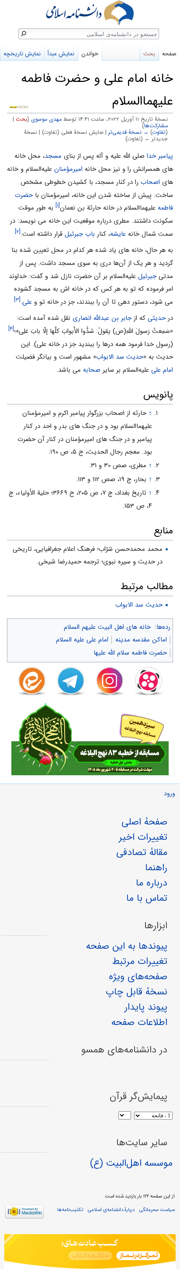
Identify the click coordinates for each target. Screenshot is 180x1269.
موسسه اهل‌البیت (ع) (131, 1163)
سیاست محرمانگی (157, 1210)
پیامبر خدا (160, 156)
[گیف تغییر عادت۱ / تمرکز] (90, 1251)
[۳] (17, 299)
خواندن (89, 53)
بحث (21, 119)
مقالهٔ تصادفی (141, 852)
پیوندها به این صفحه (126, 946)
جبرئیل (147, 276)
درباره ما (151, 882)
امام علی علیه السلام (82, 639)
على (27, 302)
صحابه (91, 370)
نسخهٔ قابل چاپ (136, 991)
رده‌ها (163, 627)
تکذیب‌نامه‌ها (70, 1210)
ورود (169, 794)
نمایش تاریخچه (22, 53)
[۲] (18, 231)
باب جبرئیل (80, 234)
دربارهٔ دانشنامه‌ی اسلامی (111, 1210)
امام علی (162, 370)
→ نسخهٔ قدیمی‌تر (128, 132)
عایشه (118, 234)
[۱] (57, 205)
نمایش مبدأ (61, 53)
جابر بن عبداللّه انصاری (102, 318)
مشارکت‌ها (156, 126)
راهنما (156, 867)
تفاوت (159, 132)
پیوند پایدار (146, 1007)
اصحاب (150, 182)
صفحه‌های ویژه (138, 976)
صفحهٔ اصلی (144, 821)
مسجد (53, 156)
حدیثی (157, 318)
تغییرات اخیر (143, 837)
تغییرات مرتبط (139, 961)
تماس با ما (146, 898)
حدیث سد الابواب (119, 357)
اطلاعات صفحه (139, 1022)
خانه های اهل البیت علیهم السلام (107, 627)
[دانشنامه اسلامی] (90, 13)
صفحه (169, 53)
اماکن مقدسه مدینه (141, 639)
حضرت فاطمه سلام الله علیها (130, 653)
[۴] (11, 329)
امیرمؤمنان (68, 169)
